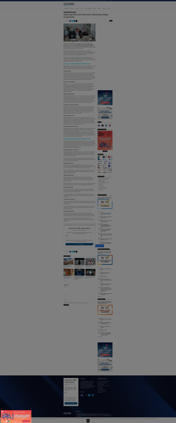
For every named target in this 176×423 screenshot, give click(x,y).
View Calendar (100, 246)
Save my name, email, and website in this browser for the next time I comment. (76, 302)
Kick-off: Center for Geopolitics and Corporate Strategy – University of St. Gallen (106, 234)
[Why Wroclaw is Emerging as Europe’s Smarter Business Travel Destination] (69, 261)
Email (66, 235)
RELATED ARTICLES (67, 256)
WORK (81, 8)
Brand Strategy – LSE (104, 276)
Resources (74, 0)
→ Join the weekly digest (79, 244)
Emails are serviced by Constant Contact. (82, 241)
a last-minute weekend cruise (85, 130)
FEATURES (104, 8)
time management (70, 83)
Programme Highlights (101, 181)
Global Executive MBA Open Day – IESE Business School (106, 323)
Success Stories (100, 185)
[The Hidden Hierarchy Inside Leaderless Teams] (90, 261)
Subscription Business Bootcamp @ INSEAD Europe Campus (106, 239)
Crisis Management (77, 264)
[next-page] (65, 281)
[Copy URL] (76, 21)
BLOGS (64, 12)
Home (64, 0)
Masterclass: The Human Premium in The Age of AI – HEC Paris (106, 284)
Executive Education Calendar (102, 188)
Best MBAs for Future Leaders (102, 179)
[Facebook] (70, 21)
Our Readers (70, 0)
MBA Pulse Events (101, 189)
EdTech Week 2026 (103, 330)
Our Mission (77, 0)
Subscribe (81, 0)
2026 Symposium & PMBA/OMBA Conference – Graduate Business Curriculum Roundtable (106, 333)
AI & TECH (71, 8)
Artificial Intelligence (88, 275)
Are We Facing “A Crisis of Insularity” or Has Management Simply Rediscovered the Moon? (79, 266)
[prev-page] (64, 281)
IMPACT (94, 8)
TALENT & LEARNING (88, 8)
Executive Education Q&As (102, 186)
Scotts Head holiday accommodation (85, 146)
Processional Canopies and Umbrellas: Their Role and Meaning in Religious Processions (68, 277)
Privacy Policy (109, 418)
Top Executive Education (90, 0)
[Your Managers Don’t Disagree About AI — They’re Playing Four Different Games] (90, 272)
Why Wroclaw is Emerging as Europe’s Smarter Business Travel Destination (68, 266)
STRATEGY (76, 8)
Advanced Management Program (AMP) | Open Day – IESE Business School (106, 243)
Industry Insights (100, 386)
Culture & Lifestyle (68, 12)
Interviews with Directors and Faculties (104, 182)
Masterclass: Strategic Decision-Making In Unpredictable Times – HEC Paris (106, 280)
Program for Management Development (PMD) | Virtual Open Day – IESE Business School (106, 225)
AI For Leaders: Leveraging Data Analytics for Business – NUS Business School (106, 230)
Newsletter (85, 0)
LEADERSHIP (66, 8)
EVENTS (109, 8)
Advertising (95, 0)
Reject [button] (88, 421)
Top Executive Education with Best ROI (104, 178)
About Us (67, 0)
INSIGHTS (99, 8)
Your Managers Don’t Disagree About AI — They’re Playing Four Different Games (90, 277)
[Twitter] (72, 21)
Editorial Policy (99, 0)
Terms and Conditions (116, 418)
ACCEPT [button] (88, 419)
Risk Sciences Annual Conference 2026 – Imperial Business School (106, 214)
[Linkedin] (74, 21)
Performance (74, 12)
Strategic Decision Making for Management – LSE (105, 273)
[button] (111, 0)
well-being (87, 141)
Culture (86, 264)
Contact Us (103, 0)
